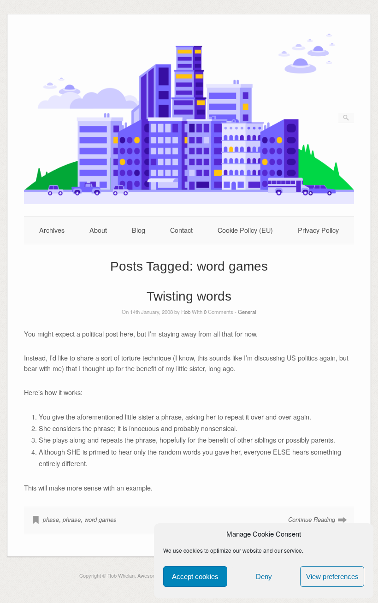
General (247, 311)
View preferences (332, 576)
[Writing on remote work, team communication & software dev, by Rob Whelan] (189, 201)
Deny (264, 576)
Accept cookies (195, 576)
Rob (185, 311)
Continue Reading (311, 519)
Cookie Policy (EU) (245, 230)
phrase (72, 519)
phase (51, 519)
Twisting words (189, 296)
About (98, 230)
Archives (52, 230)
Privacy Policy (318, 230)
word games (100, 519)
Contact (181, 230)
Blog (138, 230)
